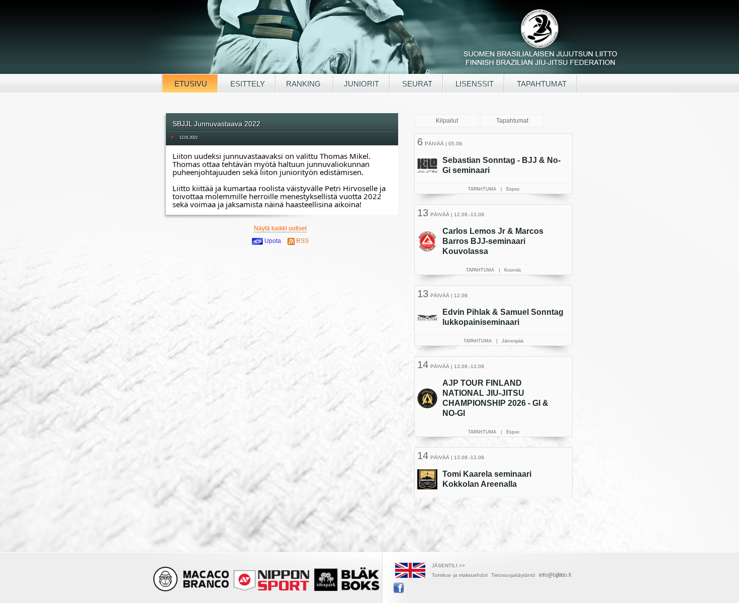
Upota (272, 240)
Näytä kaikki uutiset (280, 228)
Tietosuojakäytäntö (513, 575)
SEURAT (416, 83)
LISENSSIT (473, 83)
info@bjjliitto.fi (555, 575)
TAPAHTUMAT (541, 83)
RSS (302, 240)
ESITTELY (246, 83)
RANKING (304, 83)
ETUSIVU (189, 83)
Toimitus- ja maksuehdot (460, 575)
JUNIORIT (361, 83)
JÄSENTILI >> (448, 565)
